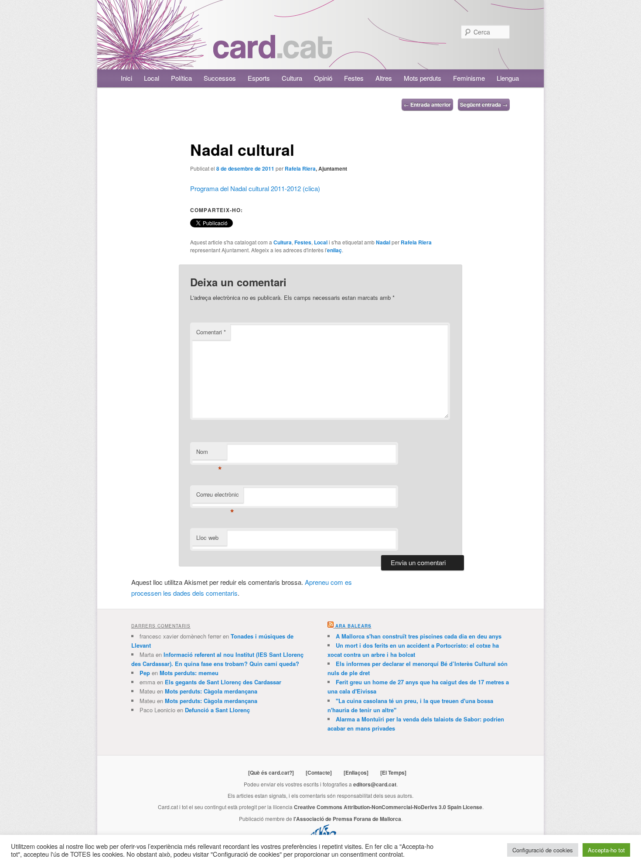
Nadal (383, 242)
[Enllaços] (356, 772)
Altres (383, 77)
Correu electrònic (217, 496)
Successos (220, 77)
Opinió (323, 77)
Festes (354, 77)
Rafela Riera (300, 168)
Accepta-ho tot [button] (606, 850)
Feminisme (469, 77)
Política (181, 77)
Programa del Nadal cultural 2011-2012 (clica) (255, 188)
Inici (126, 77)
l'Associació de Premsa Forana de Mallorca (347, 819)
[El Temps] (393, 772)
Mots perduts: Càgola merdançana (211, 691)
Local (151, 77)
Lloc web (207, 537)
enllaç (334, 250)
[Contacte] (319, 772)
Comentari (211, 332)
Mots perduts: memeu (189, 673)
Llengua (508, 77)
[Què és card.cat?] (271, 772)
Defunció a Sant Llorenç (217, 710)
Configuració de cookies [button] (542, 850)
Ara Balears (353, 626)
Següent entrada (484, 104)
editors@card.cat (374, 784)
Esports (259, 77)
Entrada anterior (427, 104)
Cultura (292, 77)
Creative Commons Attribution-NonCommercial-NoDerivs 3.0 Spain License (388, 807)
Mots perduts (422, 77)
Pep (145, 673)
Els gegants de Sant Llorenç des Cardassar (223, 682)
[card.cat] (272, 53)
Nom (209, 453)
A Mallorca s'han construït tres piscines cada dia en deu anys (418, 636)
